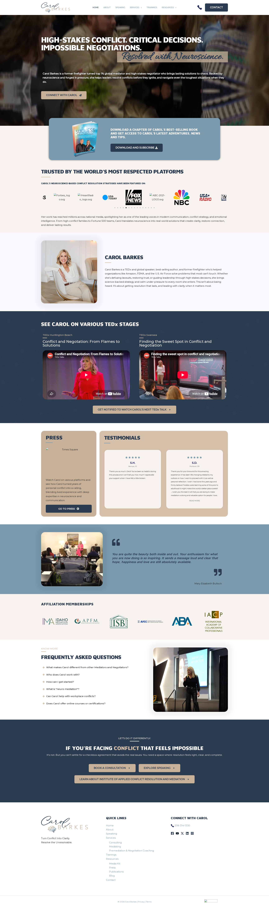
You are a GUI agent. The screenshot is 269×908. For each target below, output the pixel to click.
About (107, 7)
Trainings (151, 7)
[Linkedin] (187, 833)
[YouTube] (177, 833)
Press (112, 867)
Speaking (120, 7)
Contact (111, 879)
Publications (116, 871)
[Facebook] (172, 833)
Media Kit (114, 863)
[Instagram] (192, 833)
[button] (140, 7)
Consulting (115, 842)
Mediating (115, 846)
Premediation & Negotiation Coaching (131, 850)
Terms (148, 902)
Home (96, 7)
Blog (112, 875)
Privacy (141, 902)
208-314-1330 (182, 825)
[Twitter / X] (182, 833)
